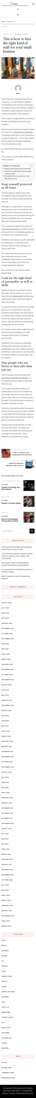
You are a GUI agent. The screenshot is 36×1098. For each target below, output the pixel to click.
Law (3, 1002)
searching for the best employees (15, 378)
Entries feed (7, 1067)
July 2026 (5, 608)
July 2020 (5, 885)
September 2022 (8, 767)
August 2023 (7, 710)
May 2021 (5, 844)
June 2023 (5, 721)
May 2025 (5, 649)
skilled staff (17, 296)
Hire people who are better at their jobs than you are (17, 177)
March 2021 (6, 854)
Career (25, 34)
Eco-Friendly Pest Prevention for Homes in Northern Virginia (17, 570)
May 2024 (5, 695)
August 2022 (7, 772)
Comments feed (8, 1073)
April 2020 (6, 895)
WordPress (29, 1093)
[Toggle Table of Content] (30, 165)
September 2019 (8, 916)
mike (18, 93)
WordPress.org (8, 1078)
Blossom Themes (9, 1093)
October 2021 (7, 818)
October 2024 (7, 674)
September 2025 (8, 639)
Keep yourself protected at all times (17, 169)
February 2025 (7, 664)
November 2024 (8, 669)
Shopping (5, 1033)
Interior (5, 997)
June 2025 (5, 644)
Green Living (7, 976)
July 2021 (5, 833)
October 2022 (7, 762)
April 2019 (6, 921)
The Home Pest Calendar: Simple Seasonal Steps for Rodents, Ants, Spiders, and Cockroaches (17, 556)
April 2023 (6, 731)
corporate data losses (10, 229)
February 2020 (7, 905)
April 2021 (6, 849)
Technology (7, 1038)
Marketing (6, 1012)
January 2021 (7, 864)
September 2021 (8, 823)
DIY (3, 961)
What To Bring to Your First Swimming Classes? (16, 577)
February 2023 (7, 741)
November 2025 (8, 628)
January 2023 (7, 746)
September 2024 (8, 680)
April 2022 (6, 792)
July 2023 (5, 715)
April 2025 (6, 654)
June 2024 (5, 690)
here (9, 273)
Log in (4, 1062)
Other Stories (7, 1017)
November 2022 (8, 757)
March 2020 (6, 900)
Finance (5, 966)
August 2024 (7, 685)
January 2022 (7, 803)
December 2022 (7, 751)
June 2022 (5, 782)
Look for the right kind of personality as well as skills (17, 172)
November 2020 (8, 875)
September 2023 (8, 705)
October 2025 (7, 633)
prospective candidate (23, 132)
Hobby (4, 986)
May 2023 (5, 726)
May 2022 (5, 787)
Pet (3, 1022)
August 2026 (7, 603)
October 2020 (7, 880)
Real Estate (6, 1028)
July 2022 (5, 777)
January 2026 (7, 623)
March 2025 (6, 659)
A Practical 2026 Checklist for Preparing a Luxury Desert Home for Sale (17, 548)
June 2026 (5, 613)
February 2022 (7, 798)
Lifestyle (5, 1007)
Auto (4, 940)
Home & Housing (8, 992)
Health (4, 981)
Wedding (5, 1048)
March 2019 (6, 926)
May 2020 (5, 890)
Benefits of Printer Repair (11, 503)
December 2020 (7, 869)
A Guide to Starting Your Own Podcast (11, 488)
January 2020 (7, 910)
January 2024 (7, 700)
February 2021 (7, 859)
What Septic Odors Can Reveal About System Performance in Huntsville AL (15, 564)
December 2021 (7, 808)
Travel (4, 1043)
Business (18, 34)
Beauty (4, 945)
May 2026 (5, 618)
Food (4, 971)
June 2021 (5, 839)
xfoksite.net (21, 1088)
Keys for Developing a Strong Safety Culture (10, 520)
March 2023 (6, 736)
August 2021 (7, 828)
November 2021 (8, 813)
